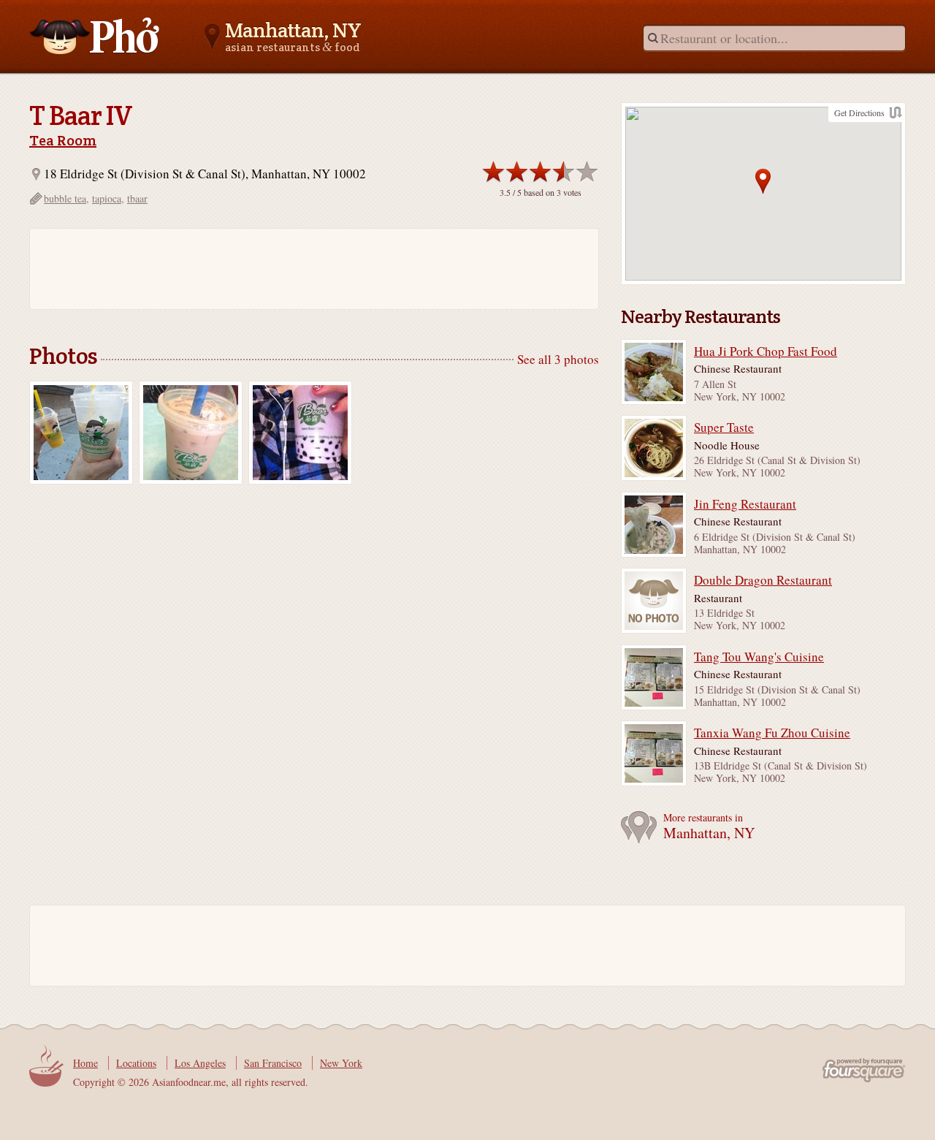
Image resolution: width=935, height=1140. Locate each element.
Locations (136, 1063)
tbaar (137, 198)
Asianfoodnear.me (95, 36)
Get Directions (859, 112)
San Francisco (273, 1063)
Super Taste (724, 427)
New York (341, 1063)
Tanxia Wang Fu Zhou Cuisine (772, 733)
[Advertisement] (307, 269)
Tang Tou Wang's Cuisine (759, 657)
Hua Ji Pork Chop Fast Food (765, 351)
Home (85, 1063)
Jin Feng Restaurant (745, 504)
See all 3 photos (558, 359)
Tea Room (62, 140)
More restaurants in (709, 827)
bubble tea (65, 198)
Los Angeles (200, 1063)
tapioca (106, 198)
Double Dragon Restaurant (763, 580)
